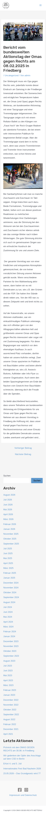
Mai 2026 (7, 509)
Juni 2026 (8, 504)
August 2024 (9, 602)
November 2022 (10, 705)
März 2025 (8, 568)
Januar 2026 (9, 529)
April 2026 (8, 514)
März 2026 (8, 519)
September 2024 (11, 597)
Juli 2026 (7, 499)
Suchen (6, 476)
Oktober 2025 (9, 539)
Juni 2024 (8, 612)
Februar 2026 (9, 524)
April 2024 (8, 622)
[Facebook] (20, 790)
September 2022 (11, 714)
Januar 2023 (9, 695)
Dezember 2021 (10, 729)
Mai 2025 (7, 558)
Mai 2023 (7, 675)
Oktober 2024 (9, 592)
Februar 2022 (9, 724)
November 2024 (10, 587)
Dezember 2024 (10, 583)
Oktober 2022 (9, 709)
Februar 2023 (9, 690)
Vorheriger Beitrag (23, 448)
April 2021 (8, 734)
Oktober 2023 (9, 651)
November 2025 (10, 534)
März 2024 (8, 626)
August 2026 (9, 495)
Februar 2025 (9, 573)
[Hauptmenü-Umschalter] (41, 5)
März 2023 (8, 685)
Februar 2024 (9, 631)
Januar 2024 (9, 636)
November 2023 (10, 646)
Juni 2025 (8, 553)
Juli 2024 (7, 607)
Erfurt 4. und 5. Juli (12, 763)
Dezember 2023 (10, 641)
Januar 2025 (9, 578)
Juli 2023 (7, 666)
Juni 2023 (8, 670)
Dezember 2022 (10, 700)
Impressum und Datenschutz (23, 795)
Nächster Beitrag (23, 454)
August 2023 (9, 661)
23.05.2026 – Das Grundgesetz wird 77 (22, 773)
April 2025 (8, 563)
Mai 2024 (7, 617)
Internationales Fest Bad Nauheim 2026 (22, 768)
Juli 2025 (7, 548)
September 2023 (11, 656)
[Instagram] (26, 790)
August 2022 (9, 719)
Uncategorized (11, 75)
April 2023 (8, 680)
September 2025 (11, 544)
